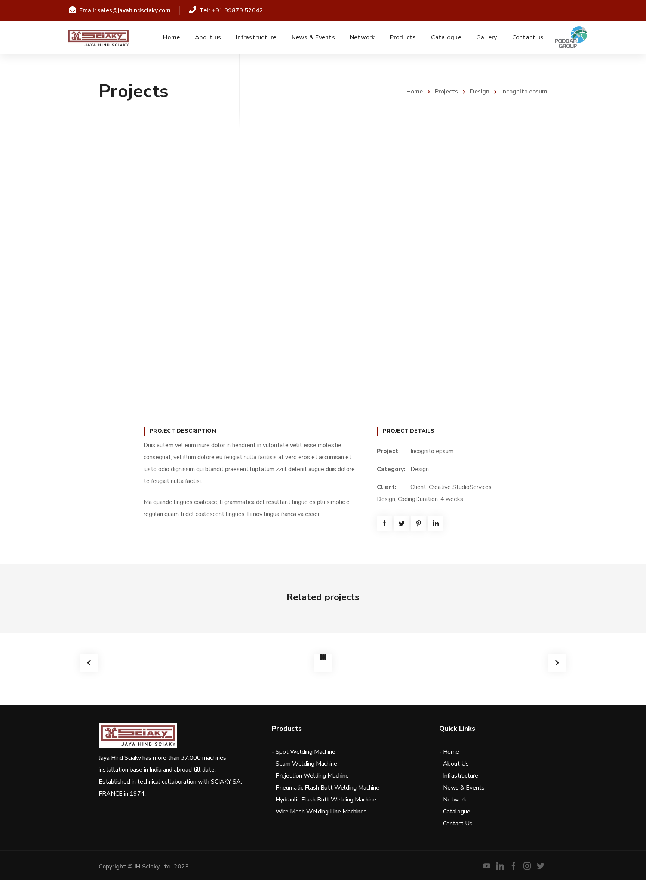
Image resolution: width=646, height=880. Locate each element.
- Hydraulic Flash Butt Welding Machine (324, 800)
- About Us (454, 764)
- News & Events (462, 788)
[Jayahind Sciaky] (98, 37)
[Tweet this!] (401, 523)
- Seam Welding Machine (304, 764)
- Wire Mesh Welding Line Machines (319, 811)
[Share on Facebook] (384, 523)
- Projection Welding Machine (310, 776)
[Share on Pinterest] (418, 523)
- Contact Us (456, 823)
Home (414, 91)
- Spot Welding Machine (303, 752)
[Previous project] (89, 663)
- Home (449, 752)
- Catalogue (454, 811)
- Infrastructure (458, 776)
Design (479, 91)
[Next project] (557, 663)
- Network (453, 800)
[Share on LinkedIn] (435, 523)
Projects (446, 91)
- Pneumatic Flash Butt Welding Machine (325, 788)
